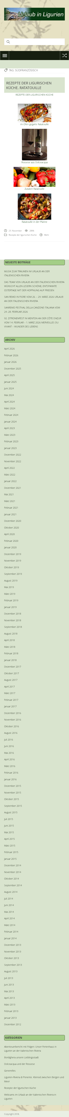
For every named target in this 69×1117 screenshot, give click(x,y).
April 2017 (9, 686)
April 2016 (9, 759)
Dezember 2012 (12, 1024)
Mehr (46, 234)
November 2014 (12, 872)
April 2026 (9, 348)
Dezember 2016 (12, 713)
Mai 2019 (9, 587)
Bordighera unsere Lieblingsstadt (21, 1057)
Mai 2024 (9, 395)
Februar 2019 (11, 600)
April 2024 (9, 401)
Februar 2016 (11, 772)
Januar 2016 (10, 779)
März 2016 (9, 766)
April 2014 (9, 918)
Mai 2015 (9, 832)
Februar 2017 (11, 699)
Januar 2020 (10, 547)
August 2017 (10, 679)
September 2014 (13, 885)
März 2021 (9, 501)
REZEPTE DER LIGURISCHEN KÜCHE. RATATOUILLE (29, 85)
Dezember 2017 (12, 666)
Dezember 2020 (12, 520)
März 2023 (9, 434)
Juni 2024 (9, 388)
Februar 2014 (11, 931)
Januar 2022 (10, 481)
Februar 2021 (11, 507)
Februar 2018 (11, 653)
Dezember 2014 (12, 865)
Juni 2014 (9, 905)
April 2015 (9, 838)
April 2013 (9, 997)
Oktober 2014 (11, 878)
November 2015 (12, 792)
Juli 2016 (8, 739)
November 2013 (12, 951)
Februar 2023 (11, 441)
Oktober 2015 (11, 799)
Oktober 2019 (11, 567)
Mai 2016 (9, 752)
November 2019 (12, 560)
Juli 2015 (8, 819)
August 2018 (10, 633)
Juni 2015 (9, 825)
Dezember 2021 (12, 487)
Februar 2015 (11, 852)
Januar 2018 (10, 660)
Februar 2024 (11, 414)
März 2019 (9, 593)
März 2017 (9, 693)
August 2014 (10, 891)
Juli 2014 (8, 898)
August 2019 (10, 580)
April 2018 (9, 640)
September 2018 (13, 626)
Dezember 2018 (12, 613)
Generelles (10, 1070)
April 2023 (9, 428)
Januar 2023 (10, 448)
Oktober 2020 (11, 527)
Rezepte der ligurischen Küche (23, 234)
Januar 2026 (10, 361)
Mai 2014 (9, 911)
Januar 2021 (10, 514)
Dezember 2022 (12, 454)
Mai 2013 (9, 991)
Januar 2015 (10, 858)
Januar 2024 (10, 421)
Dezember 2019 (12, 554)
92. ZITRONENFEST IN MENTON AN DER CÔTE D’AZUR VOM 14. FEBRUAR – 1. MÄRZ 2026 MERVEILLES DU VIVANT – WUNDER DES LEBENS (32, 322)
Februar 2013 (11, 1011)
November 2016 (12, 719)
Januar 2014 (10, 938)
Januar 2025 (10, 381)
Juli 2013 (8, 978)
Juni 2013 (9, 984)
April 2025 (9, 375)
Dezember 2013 (12, 944)
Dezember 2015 (12, 785)
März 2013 (9, 1004)
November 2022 (12, 461)
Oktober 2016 (11, 726)
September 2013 (13, 964)
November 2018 (12, 620)
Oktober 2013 (11, 958)
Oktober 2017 (11, 673)
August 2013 (10, 971)
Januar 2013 (10, 1017)
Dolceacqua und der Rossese (19, 1064)
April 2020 (9, 534)
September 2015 (13, 805)
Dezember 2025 (12, 368)
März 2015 (9, 845)
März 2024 (9, 408)
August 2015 (10, 812)
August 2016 (10, 732)
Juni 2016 (9, 746)
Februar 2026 (11, 355)
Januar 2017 (10, 706)
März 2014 (9, 925)
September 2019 (13, 573)
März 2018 (9, 646)
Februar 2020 (11, 540)
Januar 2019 (10, 607)
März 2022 (9, 474)
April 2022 (9, 467)
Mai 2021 (9, 494)
